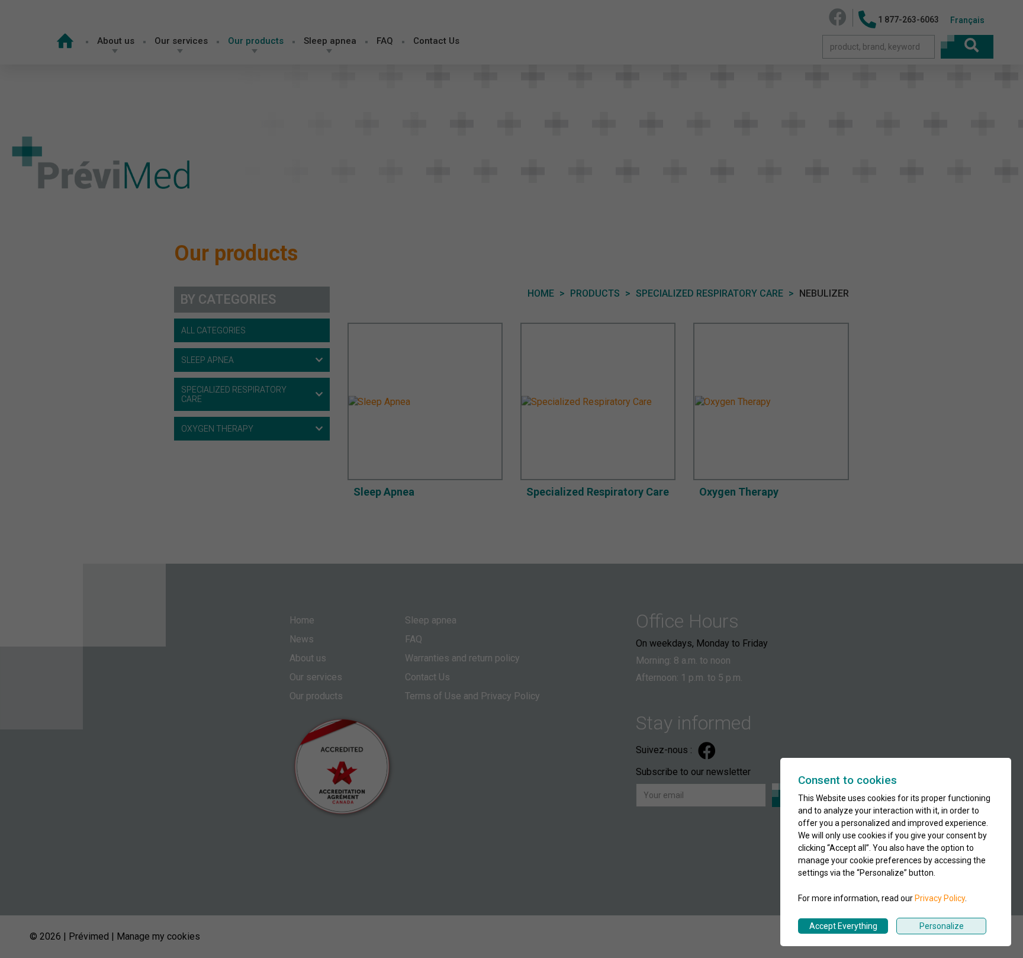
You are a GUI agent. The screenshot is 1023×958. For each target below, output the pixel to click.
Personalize (941, 926)
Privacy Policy (940, 898)
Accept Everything (843, 926)
